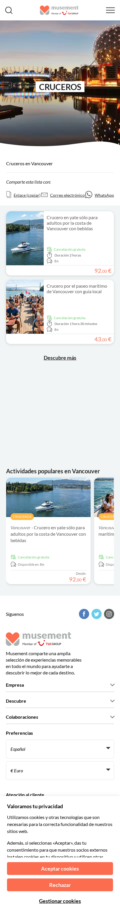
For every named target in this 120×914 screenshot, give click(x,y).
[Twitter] (96, 614)
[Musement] (59, 10)
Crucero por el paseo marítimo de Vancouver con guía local (77, 288)
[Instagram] (108, 614)
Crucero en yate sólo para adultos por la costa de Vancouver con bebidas (72, 223)
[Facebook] (83, 614)
